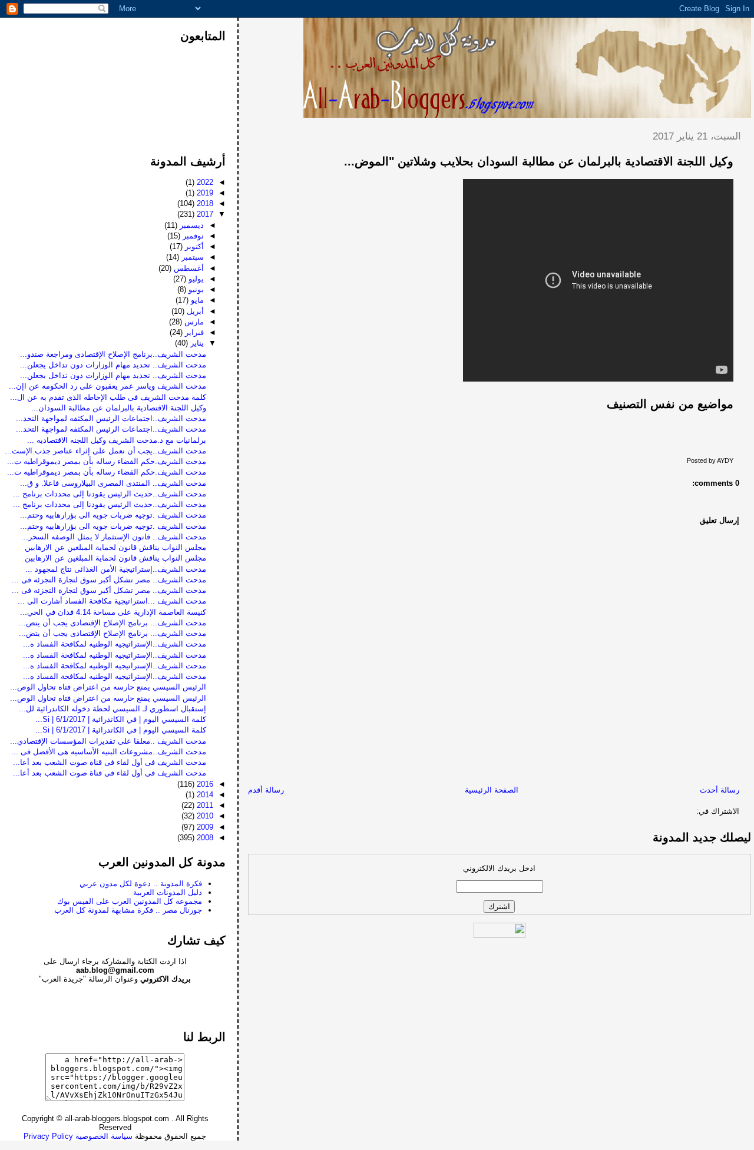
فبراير (193, 332)
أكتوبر (193, 246)
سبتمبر (191, 257)
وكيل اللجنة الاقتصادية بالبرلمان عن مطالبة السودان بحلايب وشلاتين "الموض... (538, 161)
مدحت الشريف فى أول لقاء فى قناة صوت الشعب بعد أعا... (109, 762)
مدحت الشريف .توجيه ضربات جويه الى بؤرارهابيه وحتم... (113, 515)
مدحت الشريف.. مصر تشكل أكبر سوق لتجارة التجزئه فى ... (109, 579)
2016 (203, 784)
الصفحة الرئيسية (491, 790)
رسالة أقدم (266, 790)
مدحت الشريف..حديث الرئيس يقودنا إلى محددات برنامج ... (109, 493)
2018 (203, 203)
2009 (203, 827)
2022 (203, 182)
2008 (203, 837)
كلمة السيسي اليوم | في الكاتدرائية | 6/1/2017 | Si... (120, 719)
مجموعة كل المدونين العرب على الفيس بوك (129, 901)
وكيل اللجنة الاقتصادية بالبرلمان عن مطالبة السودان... (118, 407)
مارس (193, 321)
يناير (196, 343)
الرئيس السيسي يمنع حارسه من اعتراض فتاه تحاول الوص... (108, 686)
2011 (203, 805)
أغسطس (187, 268)
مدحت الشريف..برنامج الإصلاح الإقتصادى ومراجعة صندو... (113, 354)
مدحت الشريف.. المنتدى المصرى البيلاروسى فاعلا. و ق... (113, 483)
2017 (203, 214)
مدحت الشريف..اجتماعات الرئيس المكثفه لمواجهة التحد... (111, 418)
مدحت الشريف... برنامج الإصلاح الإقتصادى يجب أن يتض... (112, 622)
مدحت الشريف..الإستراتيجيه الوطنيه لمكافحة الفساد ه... (114, 643)
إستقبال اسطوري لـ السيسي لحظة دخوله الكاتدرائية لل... (112, 708)
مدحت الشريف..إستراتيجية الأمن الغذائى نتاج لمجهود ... (115, 569)
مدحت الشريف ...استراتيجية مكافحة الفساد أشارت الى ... (112, 600)
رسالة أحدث (719, 790)
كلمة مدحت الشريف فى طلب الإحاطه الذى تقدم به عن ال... (108, 397)
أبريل (194, 311)
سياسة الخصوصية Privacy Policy (78, 1136)
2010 (203, 815)
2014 (203, 794)
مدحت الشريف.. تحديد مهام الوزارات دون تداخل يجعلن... (113, 364)
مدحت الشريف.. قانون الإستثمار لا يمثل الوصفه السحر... (113, 536)
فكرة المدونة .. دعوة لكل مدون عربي (141, 883)
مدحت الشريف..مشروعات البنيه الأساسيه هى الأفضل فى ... (108, 751)
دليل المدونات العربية (167, 892)
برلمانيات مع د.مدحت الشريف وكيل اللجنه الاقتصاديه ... (116, 440)
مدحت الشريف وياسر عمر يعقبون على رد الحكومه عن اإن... (107, 386)
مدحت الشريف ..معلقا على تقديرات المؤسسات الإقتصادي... (108, 741)
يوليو (195, 278)
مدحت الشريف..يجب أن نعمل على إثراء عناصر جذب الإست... (105, 450)
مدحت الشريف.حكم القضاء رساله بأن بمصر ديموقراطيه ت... (106, 461)
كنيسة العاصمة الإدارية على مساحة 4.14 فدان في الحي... (113, 612)
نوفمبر (192, 235)
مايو (196, 300)
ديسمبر (190, 225)
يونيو (195, 289)
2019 (203, 192)
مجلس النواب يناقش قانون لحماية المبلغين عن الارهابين (115, 547)
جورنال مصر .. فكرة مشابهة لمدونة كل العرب (128, 910)
